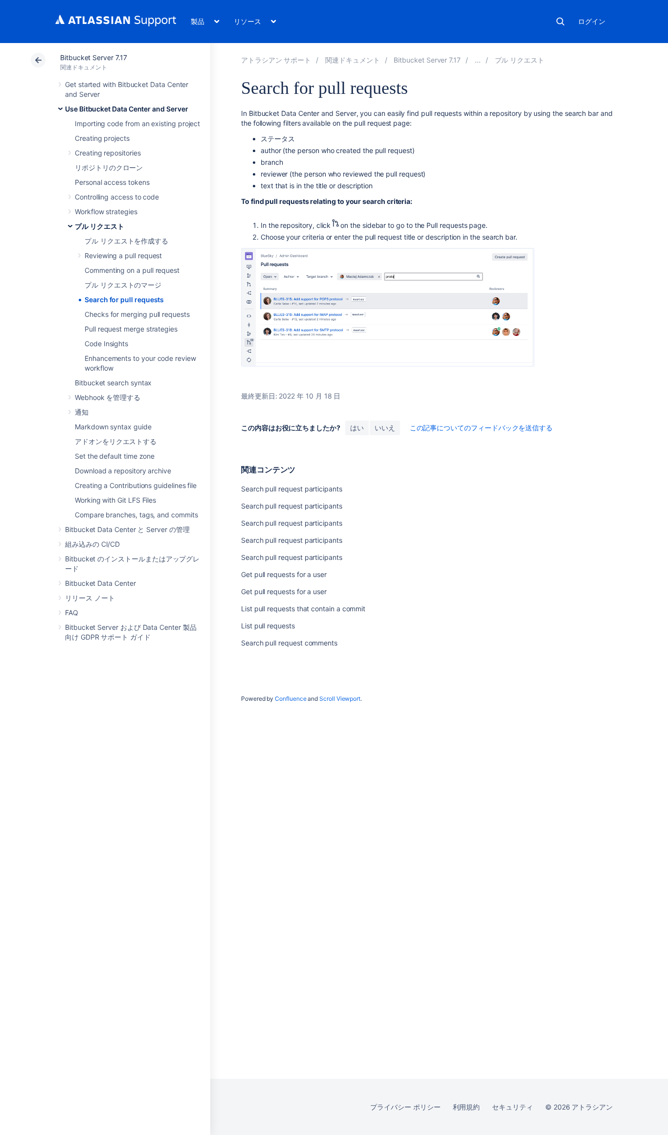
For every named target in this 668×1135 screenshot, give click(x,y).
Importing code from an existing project (137, 123)
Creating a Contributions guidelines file (136, 485)
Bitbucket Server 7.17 (93, 57)
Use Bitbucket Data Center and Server (126, 109)
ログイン (591, 21)
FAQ (71, 612)
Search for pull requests (124, 299)
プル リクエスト (99, 226)
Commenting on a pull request (132, 270)
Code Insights (106, 343)
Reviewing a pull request (123, 255)
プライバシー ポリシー (405, 1107)
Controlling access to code (117, 197)
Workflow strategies (106, 211)
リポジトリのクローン (109, 167)
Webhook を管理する (107, 397)
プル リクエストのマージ (123, 285)
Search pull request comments (289, 643)
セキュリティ (512, 1107)
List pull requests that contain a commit (303, 608)
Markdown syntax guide (113, 427)
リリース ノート (89, 598)
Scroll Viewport (339, 698)
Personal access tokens (112, 182)
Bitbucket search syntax (113, 382)
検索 (560, 21)
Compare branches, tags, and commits (136, 515)
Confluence (290, 698)
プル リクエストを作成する (126, 241)
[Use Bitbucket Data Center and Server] (478, 60)
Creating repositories (108, 153)
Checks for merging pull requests (137, 314)
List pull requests (268, 626)
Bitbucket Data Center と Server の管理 (127, 529)
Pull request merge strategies (131, 329)
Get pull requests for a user (284, 574)
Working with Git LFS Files (115, 500)
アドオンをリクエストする (115, 441)
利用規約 (466, 1107)
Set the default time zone (115, 456)
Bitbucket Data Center (100, 583)
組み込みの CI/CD (92, 544)
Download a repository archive (123, 471)
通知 (82, 412)
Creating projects (102, 138)
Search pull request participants (291, 489)
